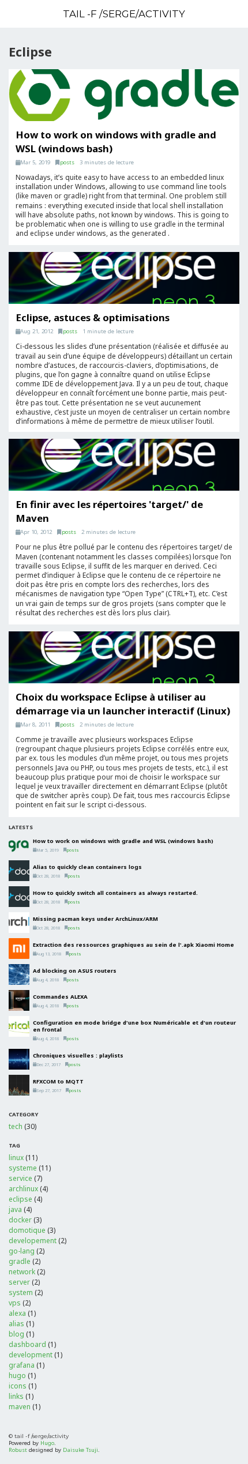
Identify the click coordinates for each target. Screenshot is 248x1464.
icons (18, 1386)
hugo (17, 1375)
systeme (23, 1168)
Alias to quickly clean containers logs (87, 867)
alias (16, 1323)
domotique (27, 1230)
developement (33, 1240)
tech (15, 1126)
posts (67, 162)
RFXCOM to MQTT (58, 1081)
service (20, 1178)
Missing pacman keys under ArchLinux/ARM (95, 919)
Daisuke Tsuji (80, 1450)
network (22, 1272)
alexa (17, 1313)
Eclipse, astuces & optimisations (93, 317)
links (16, 1396)
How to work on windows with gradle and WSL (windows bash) (123, 841)
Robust (18, 1450)
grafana (22, 1365)
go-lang (22, 1251)
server (19, 1282)
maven (20, 1407)
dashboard (27, 1344)
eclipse (20, 1199)
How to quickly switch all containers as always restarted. (115, 893)
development (30, 1355)
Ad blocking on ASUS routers (75, 970)
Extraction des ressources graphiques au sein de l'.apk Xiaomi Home (133, 945)
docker (20, 1220)
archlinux (23, 1189)
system (21, 1292)
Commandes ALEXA (60, 996)
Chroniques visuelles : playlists (78, 1055)
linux (16, 1157)
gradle (20, 1261)
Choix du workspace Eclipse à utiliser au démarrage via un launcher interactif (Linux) (123, 703)
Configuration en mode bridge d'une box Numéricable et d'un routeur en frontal (134, 1026)
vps (15, 1303)
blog (16, 1334)
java (15, 1209)
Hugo (47, 1443)
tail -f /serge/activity (124, 14)
